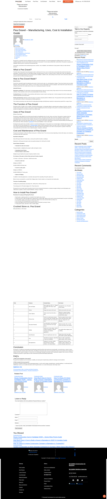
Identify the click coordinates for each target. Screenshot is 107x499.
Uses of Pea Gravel (19, 51)
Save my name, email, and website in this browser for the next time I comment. (33, 425)
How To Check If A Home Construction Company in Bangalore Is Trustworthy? (62, 379)
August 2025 (79, 181)
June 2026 (79, 172)
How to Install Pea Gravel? (20, 54)
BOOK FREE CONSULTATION (84, 50)
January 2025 (80, 191)
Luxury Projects (22, 472)
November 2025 (80, 177)
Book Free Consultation (19, 24)
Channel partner (47, 472)
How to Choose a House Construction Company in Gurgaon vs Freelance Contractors (85, 130)
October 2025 (80, 178)
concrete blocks (34, 125)
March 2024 (79, 206)
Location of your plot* (79, 44)
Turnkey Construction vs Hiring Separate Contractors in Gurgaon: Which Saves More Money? (85, 114)
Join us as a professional (49, 467)
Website (16, 423)
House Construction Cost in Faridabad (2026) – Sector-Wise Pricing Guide (23, 379)
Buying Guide (80, 212)
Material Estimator (23, 477)
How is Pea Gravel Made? (20, 49)
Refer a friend (47, 469)
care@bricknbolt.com (82, 476)
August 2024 (79, 199)
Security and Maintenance (82, 221)
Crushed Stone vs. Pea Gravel (21, 55)
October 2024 (80, 196)
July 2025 (79, 183)
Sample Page (38, 19)
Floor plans (21, 479)
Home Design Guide (81, 215)
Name (16, 417)
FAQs (45, 483)
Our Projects (22, 469)
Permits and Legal (81, 219)
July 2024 (79, 200)
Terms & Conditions (48, 478)
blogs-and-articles (23, 6)
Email (16, 420)
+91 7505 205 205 (73, 476)
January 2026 (80, 174)
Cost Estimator (22, 474)
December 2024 (80, 193)
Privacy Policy (47, 481)
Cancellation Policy (48, 486)
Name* (89, 34)
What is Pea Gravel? (19, 47)
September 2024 (80, 197)
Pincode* (77, 48)
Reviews (21, 492)
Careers (21, 487)
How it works (22, 467)
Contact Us (21, 489)
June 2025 (79, 184)
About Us (21, 482)
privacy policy (83, 55)
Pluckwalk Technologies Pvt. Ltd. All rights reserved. (54, 497)
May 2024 (79, 203)
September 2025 (80, 180)
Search (76, 139)
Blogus (56, 458)
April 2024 (79, 205)
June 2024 (79, 202)
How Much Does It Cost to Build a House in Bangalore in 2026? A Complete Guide (43, 379)
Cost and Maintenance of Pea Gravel (22, 53)
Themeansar (63, 458)
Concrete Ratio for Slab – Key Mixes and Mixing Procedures (26, 369)
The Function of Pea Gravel (20, 50)
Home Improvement (81, 216)
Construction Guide (18, 26)
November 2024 (80, 194)
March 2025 (79, 188)
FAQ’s (16, 58)
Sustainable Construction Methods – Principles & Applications (25, 370)
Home (30, 19)
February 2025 (80, 190)
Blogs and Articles (23, 484)
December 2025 (80, 175)
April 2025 (79, 187)
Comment (17, 414)
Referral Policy (47, 488)
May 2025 (79, 185)
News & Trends (80, 218)
